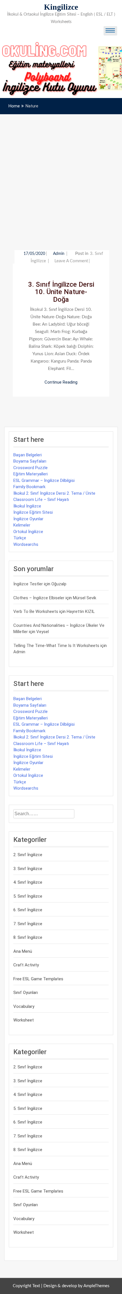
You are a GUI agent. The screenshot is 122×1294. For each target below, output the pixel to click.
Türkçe (19, 537)
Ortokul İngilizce (28, 531)
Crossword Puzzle (30, 467)
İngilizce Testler (28, 583)
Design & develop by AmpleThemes (76, 1286)
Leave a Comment (71, 261)
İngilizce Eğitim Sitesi (33, 512)
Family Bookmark (29, 486)
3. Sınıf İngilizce (27, 868)
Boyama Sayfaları (29, 461)
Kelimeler (21, 525)
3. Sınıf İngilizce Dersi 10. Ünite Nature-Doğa (61, 291)
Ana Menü (22, 951)
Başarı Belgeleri (27, 454)
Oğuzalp (58, 583)
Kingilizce (61, 7)
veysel (42, 631)
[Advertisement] (61, 178)
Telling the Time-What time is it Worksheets (56, 645)
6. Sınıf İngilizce (27, 909)
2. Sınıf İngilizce (27, 854)
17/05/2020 (34, 254)
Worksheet (23, 1020)
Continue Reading (61, 382)
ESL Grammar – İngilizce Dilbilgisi (44, 480)
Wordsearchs (25, 544)
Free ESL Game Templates (38, 978)
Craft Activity (26, 965)
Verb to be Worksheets (35, 611)
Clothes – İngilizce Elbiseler (38, 597)
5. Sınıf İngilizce (27, 896)
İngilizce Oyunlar (28, 518)
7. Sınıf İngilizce (27, 923)
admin (59, 254)
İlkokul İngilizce (27, 506)
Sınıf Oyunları (25, 992)
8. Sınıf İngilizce (27, 937)
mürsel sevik (84, 597)
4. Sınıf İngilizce (27, 882)
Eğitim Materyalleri (30, 474)
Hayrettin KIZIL (81, 611)
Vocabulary (23, 1006)
